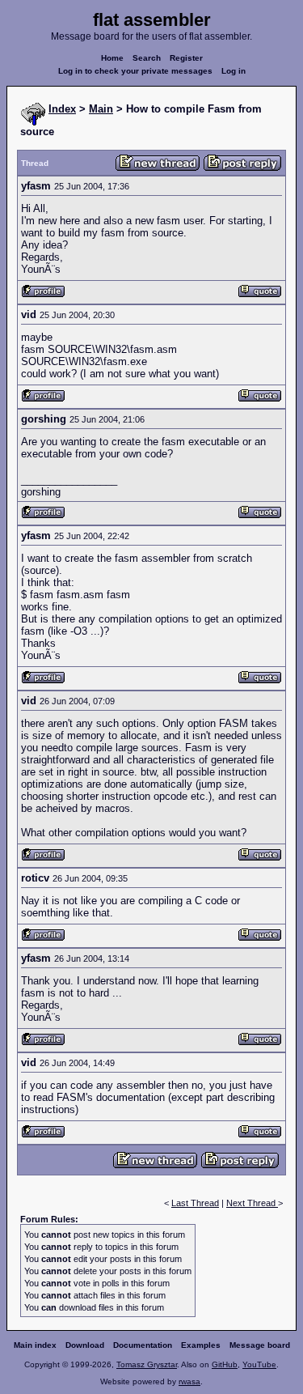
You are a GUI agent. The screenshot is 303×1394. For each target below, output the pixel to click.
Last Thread (195, 1203)
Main (101, 109)
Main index (35, 1345)
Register (186, 57)
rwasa (189, 1381)
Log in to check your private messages (135, 70)
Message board (259, 1345)
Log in (233, 70)
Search (147, 57)
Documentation (142, 1345)
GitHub (225, 1364)
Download (84, 1345)
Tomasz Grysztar (146, 1364)
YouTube (259, 1364)
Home (112, 57)
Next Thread (252, 1203)
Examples (201, 1345)
